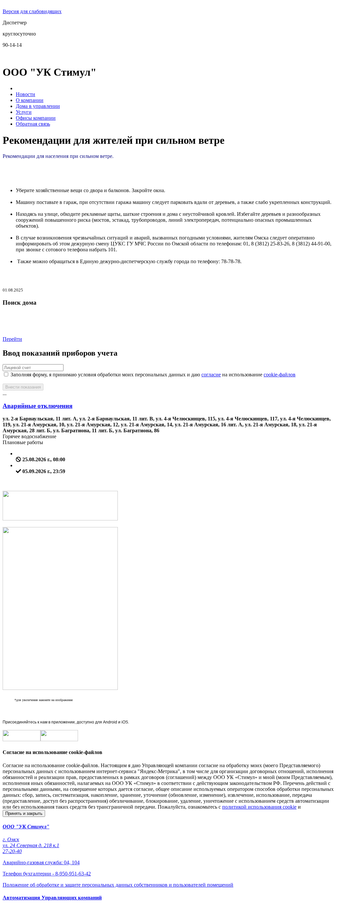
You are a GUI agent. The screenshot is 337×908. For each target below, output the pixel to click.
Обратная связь (33, 124)
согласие (211, 374)
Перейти (12, 339)
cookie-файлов (280, 374)
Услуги (24, 112)
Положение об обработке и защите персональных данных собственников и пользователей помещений (118, 885)
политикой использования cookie (259, 807)
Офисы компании (36, 118)
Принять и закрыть (23, 813)
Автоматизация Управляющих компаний (52, 897)
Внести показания (23, 387)
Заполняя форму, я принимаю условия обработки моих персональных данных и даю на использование (152, 374)
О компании (29, 100)
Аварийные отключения (37, 405)
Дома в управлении (38, 106)
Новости (25, 94)
